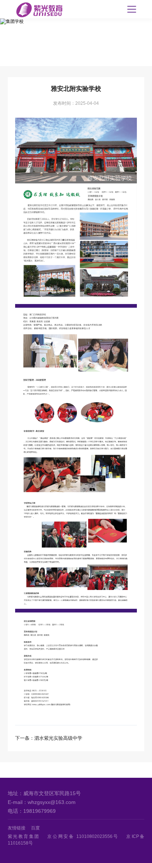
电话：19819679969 (32, 811)
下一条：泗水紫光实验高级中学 (48, 738)
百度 (35, 828)
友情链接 (16, 828)
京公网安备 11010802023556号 (82, 836)
